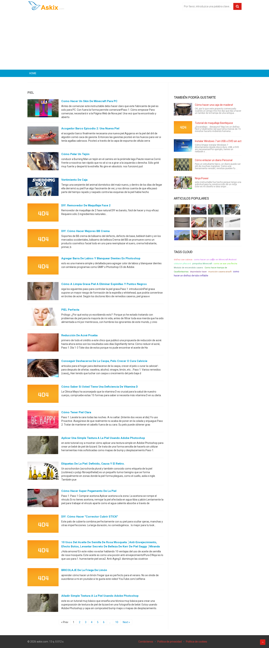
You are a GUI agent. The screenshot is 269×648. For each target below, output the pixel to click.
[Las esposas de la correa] (182, 222)
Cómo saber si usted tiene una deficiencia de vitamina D (99, 386)
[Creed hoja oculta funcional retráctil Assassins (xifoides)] (232, 222)
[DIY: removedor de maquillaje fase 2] (43, 213)
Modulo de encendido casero (188, 267)
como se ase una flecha (225, 263)
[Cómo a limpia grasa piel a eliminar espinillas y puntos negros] (43, 291)
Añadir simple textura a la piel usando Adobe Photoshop (100, 595)
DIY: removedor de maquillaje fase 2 (86, 205)
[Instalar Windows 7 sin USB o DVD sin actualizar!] (183, 145)
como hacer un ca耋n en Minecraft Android (215, 259)
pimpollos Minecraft (202, 263)
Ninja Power (202, 178)
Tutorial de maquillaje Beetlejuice (214, 122)
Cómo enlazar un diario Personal (213, 160)
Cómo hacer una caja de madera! (214, 104)
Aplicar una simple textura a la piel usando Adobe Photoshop (103, 438)
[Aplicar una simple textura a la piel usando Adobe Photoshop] (43, 445)
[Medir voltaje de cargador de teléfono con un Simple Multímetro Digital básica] (199, 235)
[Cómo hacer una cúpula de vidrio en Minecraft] (182, 235)
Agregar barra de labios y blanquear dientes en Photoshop (100, 258)
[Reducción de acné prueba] (43, 343)
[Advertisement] (134, 41)
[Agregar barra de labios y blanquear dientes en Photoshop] (43, 266)
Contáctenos (145, 641)
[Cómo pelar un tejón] (43, 162)
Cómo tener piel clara (76, 412)
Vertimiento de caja (74, 179)
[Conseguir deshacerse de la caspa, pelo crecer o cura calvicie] (43, 368)
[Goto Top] (262, 642)
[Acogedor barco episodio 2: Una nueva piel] (43, 136)
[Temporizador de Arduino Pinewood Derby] (182, 209)
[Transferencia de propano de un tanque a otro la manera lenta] (232, 209)
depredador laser (198, 271)
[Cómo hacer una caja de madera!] (183, 109)
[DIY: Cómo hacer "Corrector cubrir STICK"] (43, 524)
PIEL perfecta (70, 309)
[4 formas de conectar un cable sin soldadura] (216, 235)
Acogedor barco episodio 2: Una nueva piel (90, 128)
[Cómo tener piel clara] (43, 420)
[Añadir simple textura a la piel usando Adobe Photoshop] (43, 603)
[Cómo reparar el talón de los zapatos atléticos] (216, 209)
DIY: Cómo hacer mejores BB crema (85, 231)
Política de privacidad (169, 641)
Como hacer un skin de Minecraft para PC (89, 101)
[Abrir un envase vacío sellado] (199, 222)
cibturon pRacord (182, 263)
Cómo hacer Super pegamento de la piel (88, 491)
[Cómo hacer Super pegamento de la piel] (43, 498)
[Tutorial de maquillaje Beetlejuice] (183, 127)
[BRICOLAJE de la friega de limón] (43, 578)
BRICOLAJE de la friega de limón (84, 570)
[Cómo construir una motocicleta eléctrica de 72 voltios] (199, 209)
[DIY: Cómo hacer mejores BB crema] (43, 239)
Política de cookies (196, 641)
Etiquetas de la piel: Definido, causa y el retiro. (93, 463)
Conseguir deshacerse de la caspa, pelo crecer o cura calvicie (104, 361)
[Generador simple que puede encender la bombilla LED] (232, 235)
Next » (126, 622)
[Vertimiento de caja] (43, 187)
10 (116, 622)
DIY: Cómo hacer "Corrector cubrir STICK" (89, 516)
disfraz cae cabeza (183, 259)
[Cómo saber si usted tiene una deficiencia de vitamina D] (43, 394)
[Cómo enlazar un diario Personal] (183, 164)
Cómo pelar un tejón (75, 154)
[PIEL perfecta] (43, 317)
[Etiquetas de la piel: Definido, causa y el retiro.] (43, 471)
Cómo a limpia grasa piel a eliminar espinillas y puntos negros (104, 284)
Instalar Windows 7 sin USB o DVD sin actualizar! (222, 141)
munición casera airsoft (219, 271)
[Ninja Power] (183, 182)
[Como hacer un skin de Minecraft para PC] (43, 109)
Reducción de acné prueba (79, 335)
